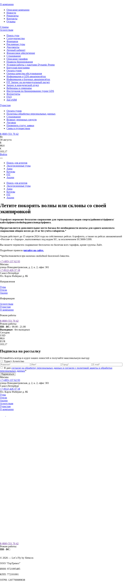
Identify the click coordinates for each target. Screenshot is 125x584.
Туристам (5, 105)
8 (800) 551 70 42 (9, 134)
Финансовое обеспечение (21, 53)
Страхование (14, 56)
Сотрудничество (16, 38)
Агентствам (6, 30)
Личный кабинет (16, 50)
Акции (10, 177)
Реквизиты (13, 15)
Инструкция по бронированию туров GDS (30, 91)
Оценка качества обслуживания (24, 73)
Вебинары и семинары (19, 88)
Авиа (9, 168)
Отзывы (11, 21)
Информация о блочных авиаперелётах (28, 79)
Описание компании (18, 9)
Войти (3, 154)
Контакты (12, 18)
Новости (11, 12)
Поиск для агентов (17, 162)
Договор (11, 122)
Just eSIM (12, 99)
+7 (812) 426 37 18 (10, 270)
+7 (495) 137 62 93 (10, 261)
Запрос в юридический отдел (23, 85)
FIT (8, 174)
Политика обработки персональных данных (31, 113)
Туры (3, 287)
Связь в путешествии (18, 128)
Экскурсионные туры (19, 165)
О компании (7, 4)
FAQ (9, 96)
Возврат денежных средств (22, 119)
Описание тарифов (17, 58)
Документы (13, 47)
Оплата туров (14, 70)
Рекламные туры (16, 44)
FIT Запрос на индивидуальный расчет (28, 82)
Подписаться (7, 374)
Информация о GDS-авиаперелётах (26, 76)
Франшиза (12, 41)
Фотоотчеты (13, 94)
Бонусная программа (18, 67)
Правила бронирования (20, 61)
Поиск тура (13, 35)
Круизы (11, 171)
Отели (3, 290)
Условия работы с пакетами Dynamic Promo (31, 64)
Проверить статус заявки (20, 125)
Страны (4, 27)
